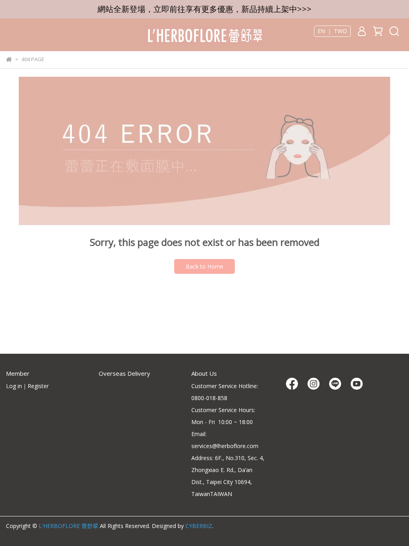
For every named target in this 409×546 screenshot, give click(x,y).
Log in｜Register (27, 386)
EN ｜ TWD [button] (332, 31)
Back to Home (204, 266)
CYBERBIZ (198, 526)
